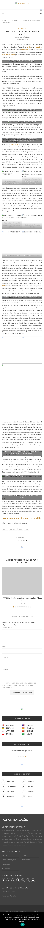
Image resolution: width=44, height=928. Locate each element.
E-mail (5, 658)
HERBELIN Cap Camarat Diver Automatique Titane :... (22, 599)
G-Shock (12, 529)
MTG (26, 529)
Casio (4, 529)
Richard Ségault (24, 37)
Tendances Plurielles (9, 896)
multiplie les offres (8, 55)
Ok (22, 925)
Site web (5, 669)
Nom (4, 646)
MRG (20, 529)
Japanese (10, 731)
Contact (24, 855)
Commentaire (8, 627)
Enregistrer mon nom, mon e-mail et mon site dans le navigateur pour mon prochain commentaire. (20, 685)
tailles (29, 47)
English (30, 725)
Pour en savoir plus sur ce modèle (22, 518)
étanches (24, 49)
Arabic (29, 734)
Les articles (14, 20)
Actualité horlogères (9, 860)
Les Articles (6, 864)
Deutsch (10, 728)
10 (30, 606)
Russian (9, 734)
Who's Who (6, 868)
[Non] (41, 920)
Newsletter (26, 860)
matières (39, 47)
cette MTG (14, 144)
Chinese (30, 731)
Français (10, 725)
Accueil (4, 20)
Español (30, 728)
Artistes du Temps (8, 892)
